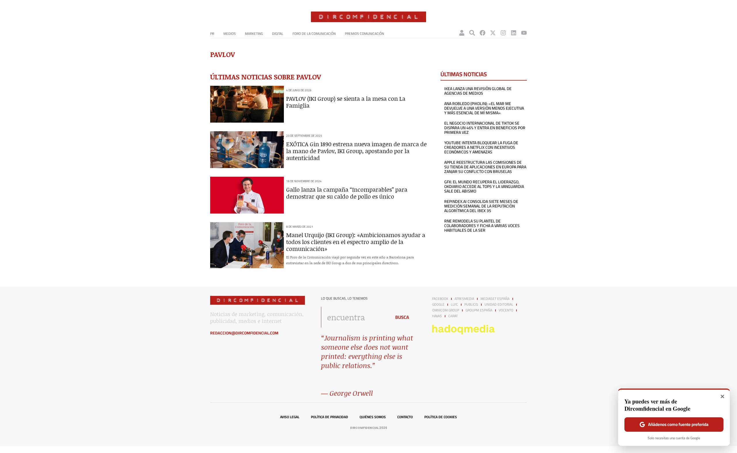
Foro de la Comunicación (314, 33)
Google (438, 304)
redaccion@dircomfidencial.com (244, 333)
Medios (229, 33)
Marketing (254, 33)
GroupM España (479, 310)
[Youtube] (524, 33)
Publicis (471, 304)
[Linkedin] (513, 33)
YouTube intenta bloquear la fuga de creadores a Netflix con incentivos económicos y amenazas (481, 147)
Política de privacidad (329, 417)
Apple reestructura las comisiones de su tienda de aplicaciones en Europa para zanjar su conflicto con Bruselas (485, 167)
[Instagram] (503, 33)
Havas (437, 316)
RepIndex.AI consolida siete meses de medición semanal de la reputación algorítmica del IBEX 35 (481, 206)
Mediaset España (495, 299)
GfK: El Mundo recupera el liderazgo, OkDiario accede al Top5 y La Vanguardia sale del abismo (484, 186)
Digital (277, 33)
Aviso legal (289, 417)
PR (212, 33)
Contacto (405, 417)
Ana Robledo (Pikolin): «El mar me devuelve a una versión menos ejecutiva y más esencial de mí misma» (484, 108)
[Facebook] (482, 33)
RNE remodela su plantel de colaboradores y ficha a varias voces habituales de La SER (482, 225)
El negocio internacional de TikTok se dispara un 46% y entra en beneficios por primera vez (484, 127)
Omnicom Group (445, 310)
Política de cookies (440, 417)
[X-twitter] (493, 33)
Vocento (506, 310)
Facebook (440, 299)
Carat (453, 316)
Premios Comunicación (364, 33)
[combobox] (354, 317)
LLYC (454, 304)
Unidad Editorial (499, 304)
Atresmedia (464, 299)
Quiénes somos (373, 417)
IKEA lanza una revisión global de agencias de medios (478, 91)
